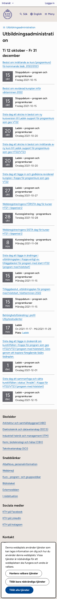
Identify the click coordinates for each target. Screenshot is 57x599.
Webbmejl (8, 470)
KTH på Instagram (12, 524)
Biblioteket (9, 483)
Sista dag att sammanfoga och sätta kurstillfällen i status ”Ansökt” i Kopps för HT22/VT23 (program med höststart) (25, 382)
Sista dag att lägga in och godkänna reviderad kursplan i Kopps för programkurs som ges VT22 (28, 178)
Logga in (49, 3)
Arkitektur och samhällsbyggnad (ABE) (24, 422)
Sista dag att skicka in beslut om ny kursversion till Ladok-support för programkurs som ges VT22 (28, 118)
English (38, 13)
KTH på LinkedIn (12, 518)
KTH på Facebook (12, 511)
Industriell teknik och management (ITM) (26, 435)
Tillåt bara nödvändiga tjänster (27, 581)
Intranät (6, 3)
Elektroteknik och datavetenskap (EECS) (25, 429)
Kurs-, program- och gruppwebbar (22, 476)
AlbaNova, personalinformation (20, 464)
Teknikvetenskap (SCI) (15, 448)
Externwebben (11, 489)
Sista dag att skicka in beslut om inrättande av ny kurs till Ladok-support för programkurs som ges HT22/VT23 (28, 148)
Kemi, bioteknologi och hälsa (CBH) (23, 442)
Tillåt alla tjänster (19, 589)
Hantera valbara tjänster (23, 573)
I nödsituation (10, 496)
